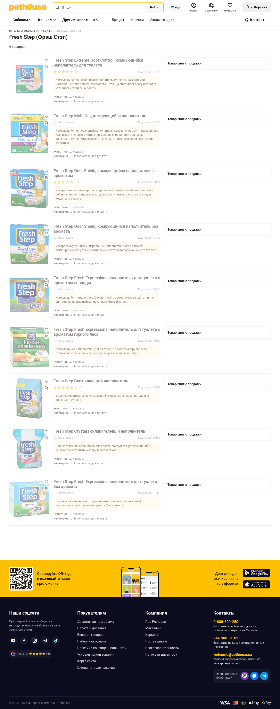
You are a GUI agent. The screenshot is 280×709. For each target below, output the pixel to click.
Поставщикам (156, 641)
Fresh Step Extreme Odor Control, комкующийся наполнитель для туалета (98, 63)
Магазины (153, 628)
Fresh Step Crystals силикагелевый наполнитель (99, 431)
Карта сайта (86, 661)
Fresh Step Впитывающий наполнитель (90, 380)
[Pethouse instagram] (35, 641)
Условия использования (95, 654)
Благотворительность (162, 648)
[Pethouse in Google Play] (256, 572)
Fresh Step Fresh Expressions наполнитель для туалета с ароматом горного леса (106, 332)
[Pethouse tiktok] (56, 641)
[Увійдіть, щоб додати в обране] (46, 60)
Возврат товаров (90, 635)
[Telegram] (264, 676)
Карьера (151, 635)
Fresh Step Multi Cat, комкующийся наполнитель (99, 115)
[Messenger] (254, 676)
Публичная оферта (91, 641)
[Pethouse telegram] (45, 641)
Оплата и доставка (92, 628)
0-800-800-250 (225, 621)
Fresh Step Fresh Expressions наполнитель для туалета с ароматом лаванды (106, 280)
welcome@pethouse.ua (232, 654)
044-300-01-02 (225, 638)
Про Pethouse (155, 622)
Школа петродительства (96, 668)
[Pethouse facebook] (24, 641)
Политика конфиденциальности (101, 648)
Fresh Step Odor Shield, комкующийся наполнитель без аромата (105, 229)
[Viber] (244, 676)
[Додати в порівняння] (46, 67)
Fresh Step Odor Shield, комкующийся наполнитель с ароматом (103, 173)
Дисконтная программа (95, 622)
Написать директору (161, 654)
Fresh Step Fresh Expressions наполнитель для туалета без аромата (105, 484)
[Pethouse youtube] (13, 641)
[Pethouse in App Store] (256, 584)
